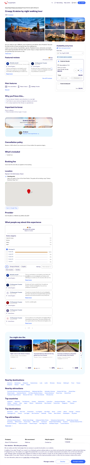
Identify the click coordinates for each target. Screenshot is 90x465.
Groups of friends (14, 266)
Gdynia (28, 384)
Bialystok (9, 384)
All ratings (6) (12, 249)
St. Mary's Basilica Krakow (35, 393)
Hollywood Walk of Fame (42, 420)
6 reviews (10, 15)
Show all (7, 89)
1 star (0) (11, 261)
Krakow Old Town (29, 120)
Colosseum (44, 421)
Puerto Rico (57, 403)
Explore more (28, 124)
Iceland (15, 403)
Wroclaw (52, 383)
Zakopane (25, 383)
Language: (67, 441)
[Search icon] (52, 2)
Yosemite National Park (76, 421)
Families (18, 269)
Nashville (43, 413)
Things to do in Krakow (17, 7)
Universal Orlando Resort (14, 420)
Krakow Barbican (49, 393)
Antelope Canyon (53, 423)
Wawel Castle (10, 393)
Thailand (72, 403)
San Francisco (35, 413)
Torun (72, 383)
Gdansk (16, 384)
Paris (16, 411)
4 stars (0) (11, 254)
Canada (34, 401)
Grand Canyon (33, 423)
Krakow (25, 132)
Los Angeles (39, 411)
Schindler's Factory (50, 391)
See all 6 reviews (47, 78)
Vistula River (72, 391)
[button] (70, 61)
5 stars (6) (11, 251)
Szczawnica (18, 383)
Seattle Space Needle (72, 420)
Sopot (22, 384)
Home (6, 7)
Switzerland (41, 401)
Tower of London (23, 423)
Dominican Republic (60, 401)
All (6, 266)
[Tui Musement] (11, 2)
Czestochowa (33, 383)
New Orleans (57, 413)
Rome (53, 411)
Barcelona (10, 411)
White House (18, 421)
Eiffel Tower (36, 421)
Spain (69, 401)
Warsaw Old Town (27, 394)
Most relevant (45, 266)
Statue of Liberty (11, 423)
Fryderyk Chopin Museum (14, 394)
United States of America (14, 405)
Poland (9, 7)
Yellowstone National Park (57, 420)
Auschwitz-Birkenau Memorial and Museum (18, 391)
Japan (25, 403)
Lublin (46, 383)
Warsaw (59, 383)
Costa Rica (49, 401)
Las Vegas (26, 413)
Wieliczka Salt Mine (37, 391)
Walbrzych (66, 383)
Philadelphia (66, 413)
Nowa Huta (59, 393)
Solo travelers (9, 269)
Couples (24, 266)
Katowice (9, 383)
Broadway (10, 421)
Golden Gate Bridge (28, 420)
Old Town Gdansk (39, 394)
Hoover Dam (27, 421)
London (59, 411)
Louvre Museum (65, 423)
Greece (75, 401)
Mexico (31, 403)
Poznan (78, 383)
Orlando (78, 411)
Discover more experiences (30, 133)
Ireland (9, 403)
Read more (8, 53)
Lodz (41, 383)
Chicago (71, 411)
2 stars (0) (11, 259)
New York (22, 411)
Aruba (50, 413)
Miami (65, 411)
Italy (20, 403)
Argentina (10, 401)
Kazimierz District (21, 393)
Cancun (20, 413)
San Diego (47, 411)
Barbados (17, 401)
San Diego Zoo (43, 423)
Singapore (64, 403)
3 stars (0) (11, 256)
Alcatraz (65, 421)
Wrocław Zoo (49, 394)
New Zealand (47, 403)
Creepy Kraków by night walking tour (30, 7)
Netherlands (39, 403)
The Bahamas (25, 401)
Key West (74, 413)
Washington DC (11, 413)
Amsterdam (30, 411)
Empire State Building (55, 421)
